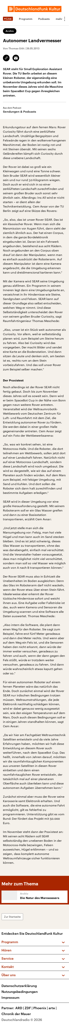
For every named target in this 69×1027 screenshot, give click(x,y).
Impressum (10, 997)
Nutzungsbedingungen (19, 992)
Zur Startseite (12, 916)
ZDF (29, 1008)
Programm (25, 18)
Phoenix (40, 1008)
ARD (19, 1008)
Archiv (10, 30)
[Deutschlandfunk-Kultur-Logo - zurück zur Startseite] (34, 9)
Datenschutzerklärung (19, 986)
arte (53, 1008)
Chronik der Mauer (16, 1014)
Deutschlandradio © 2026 (21, 1020)
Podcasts (44, 18)
